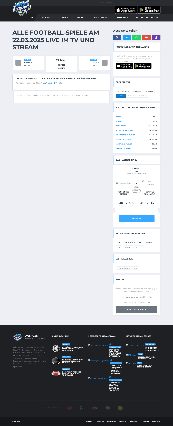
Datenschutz (134, 421)
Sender (80, 17)
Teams (63, 17)
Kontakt (144, 3)
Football (121, 96)
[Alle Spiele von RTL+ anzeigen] (131, 363)
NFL (135, 268)
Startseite (89, 421)
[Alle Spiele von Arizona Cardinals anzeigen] (98, 377)
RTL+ (119, 247)
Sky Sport (128, 247)
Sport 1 (138, 247)
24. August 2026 (51, 83)
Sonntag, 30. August (124, 148)
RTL (140, 242)
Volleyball (142, 96)
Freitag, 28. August (123, 139)
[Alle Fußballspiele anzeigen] (56, 348)
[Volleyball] (120, 408)
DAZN (119, 242)
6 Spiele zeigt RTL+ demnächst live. (144, 366)
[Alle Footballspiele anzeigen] (56, 373)
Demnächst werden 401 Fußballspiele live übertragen (72, 348)
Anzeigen (136, 219)
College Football (124, 268)
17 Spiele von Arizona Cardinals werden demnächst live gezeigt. (114, 386)
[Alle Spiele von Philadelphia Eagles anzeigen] (98, 360)
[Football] (95, 408)
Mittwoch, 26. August (124, 130)
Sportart (46, 17)
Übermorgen (121, 126)
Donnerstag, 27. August (125, 135)
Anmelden (121, 3)
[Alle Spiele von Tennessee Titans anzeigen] (98, 344)
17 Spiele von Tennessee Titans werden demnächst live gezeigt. (115, 353)
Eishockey (149, 91)
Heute (118, 117)
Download (123, 421)
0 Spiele (28, 62)
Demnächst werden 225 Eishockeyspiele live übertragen (72, 361)
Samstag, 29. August (124, 144)
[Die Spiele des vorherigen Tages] (18, 63)
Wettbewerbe (100, 17)
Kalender (121, 17)
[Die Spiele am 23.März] (105, 63)
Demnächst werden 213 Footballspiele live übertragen (72, 373)
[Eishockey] (82, 408)
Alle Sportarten (123, 91)
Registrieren (132, 3)
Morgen (119, 121)
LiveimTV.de (16, 421)
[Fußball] (107, 408)
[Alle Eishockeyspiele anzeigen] (56, 361)
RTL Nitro (149, 242)
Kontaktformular (136, 310)
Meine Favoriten (106, 3)
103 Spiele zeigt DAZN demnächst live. (146, 358)
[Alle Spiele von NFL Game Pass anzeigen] (135, 344)
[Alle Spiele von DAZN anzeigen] (131, 354)
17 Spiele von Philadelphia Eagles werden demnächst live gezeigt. (116, 369)
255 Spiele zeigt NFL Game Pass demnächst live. (152, 348)
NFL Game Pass (130, 242)
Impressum (155, 3)
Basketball (137, 91)
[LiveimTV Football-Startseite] (32, 17)
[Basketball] (69, 408)
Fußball (131, 96)
